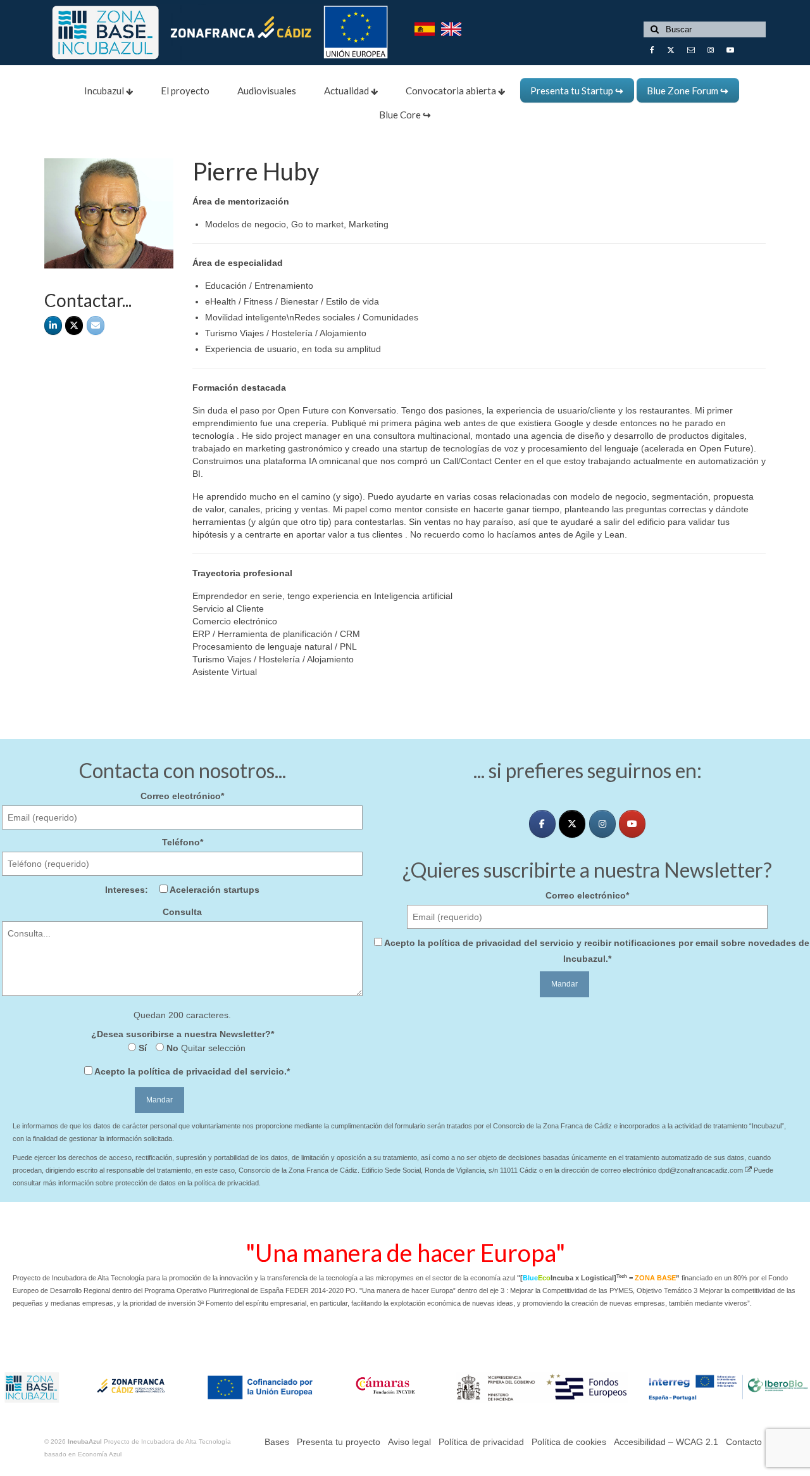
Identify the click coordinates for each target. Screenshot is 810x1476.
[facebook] (542, 824)
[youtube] (632, 824)
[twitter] (572, 824)
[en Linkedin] (53, 325)
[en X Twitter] (74, 325)
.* (192, 1071)
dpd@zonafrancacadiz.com (701, 1170)
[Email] (95, 325)
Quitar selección (212, 1048)
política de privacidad (185, 1071)
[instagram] (602, 824)
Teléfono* (182, 842)
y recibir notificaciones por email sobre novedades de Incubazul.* (596, 951)
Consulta (182, 912)
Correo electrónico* (182, 796)
